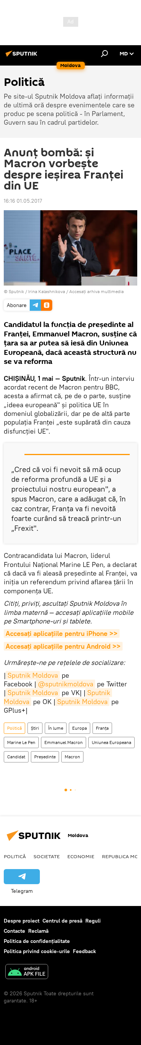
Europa (79, 728)
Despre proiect (21, 920)
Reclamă (38, 930)
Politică (14, 728)
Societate (46, 856)
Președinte (45, 756)
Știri (35, 728)
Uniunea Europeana (111, 742)
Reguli (93, 920)
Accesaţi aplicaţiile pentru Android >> (63, 646)
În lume (55, 728)
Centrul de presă (62, 920)
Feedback (84, 951)
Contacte (14, 930)
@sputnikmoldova (65, 684)
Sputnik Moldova (33, 675)
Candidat (16, 756)
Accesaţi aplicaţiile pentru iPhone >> (62, 633)
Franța (102, 728)
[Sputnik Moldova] (22, 56)
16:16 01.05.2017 (23, 200)
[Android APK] (26, 972)
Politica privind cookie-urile (37, 951)
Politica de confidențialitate (37, 941)
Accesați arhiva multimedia (96, 291)
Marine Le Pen (21, 742)
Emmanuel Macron (63, 742)
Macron (72, 756)
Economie (80, 856)
